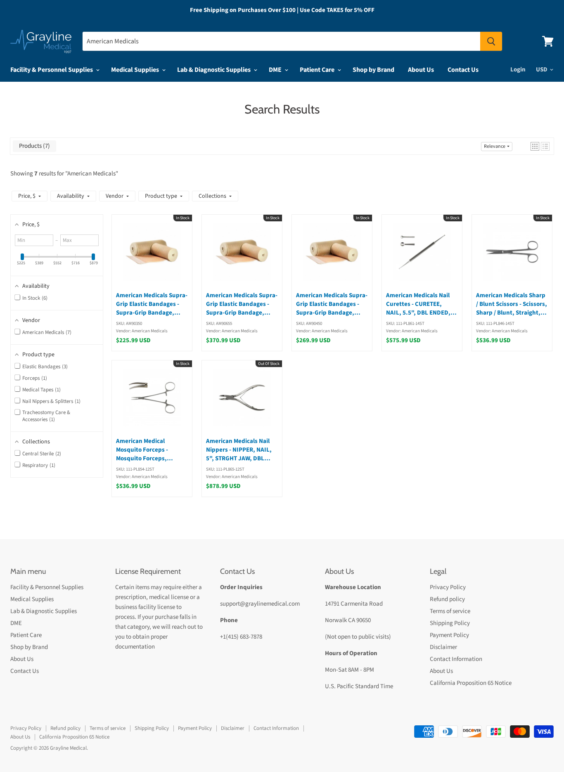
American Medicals (91, 173)
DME (276, 69)
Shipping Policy (450, 623)
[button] (535, 146)
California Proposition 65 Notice (471, 683)
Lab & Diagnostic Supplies (214, 69)
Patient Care (318, 69)
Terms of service (450, 611)
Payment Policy (449, 635)
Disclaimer (443, 647)
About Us (421, 69)
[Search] (491, 41)
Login (518, 69)
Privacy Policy (448, 587)
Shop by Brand (373, 69)
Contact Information (456, 659)
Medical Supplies (135, 69)
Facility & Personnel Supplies (52, 69)
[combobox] (281, 41)
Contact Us (463, 69)
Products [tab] (33, 146)
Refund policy (447, 599)
